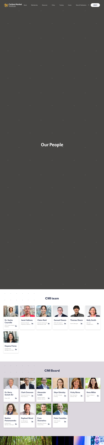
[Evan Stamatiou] (43, 409)
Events (69, 5)
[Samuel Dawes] (60, 311)
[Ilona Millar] (92, 383)
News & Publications (81, 5)
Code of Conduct (95, 5)
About (25, 5)
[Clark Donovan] (27, 383)
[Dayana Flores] (11, 337)
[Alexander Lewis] (43, 383)
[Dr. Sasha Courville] (11, 311)
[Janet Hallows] (27, 311)
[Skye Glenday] (60, 383)
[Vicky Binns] (76, 383)
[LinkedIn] (16, 326)
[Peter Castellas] (60, 409)
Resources (44, 5)
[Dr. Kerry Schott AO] (11, 383)
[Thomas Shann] (76, 311)
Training (61, 5)
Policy (53, 5)
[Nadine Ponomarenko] (11, 409)
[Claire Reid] (43, 311)
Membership (34, 5)
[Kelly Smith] (92, 311)
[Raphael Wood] (27, 409)
